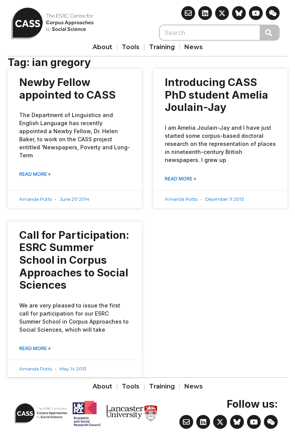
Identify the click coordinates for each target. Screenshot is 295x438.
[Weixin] (273, 13)
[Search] (270, 33)
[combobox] (209, 33)
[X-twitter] (222, 13)
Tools (130, 47)
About (102, 47)
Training (162, 47)
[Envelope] (188, 13)
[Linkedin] (205, 13)
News (193, 47)
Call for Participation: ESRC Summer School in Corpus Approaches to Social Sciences (74, 260)
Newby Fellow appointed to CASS (67, 88)
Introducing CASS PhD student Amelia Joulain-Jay (216, 95)
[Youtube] (256, 13)
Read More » (35, 174)
